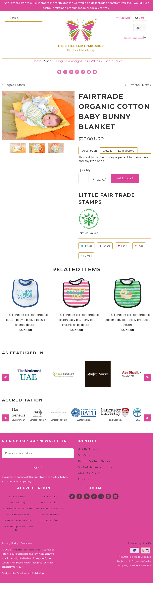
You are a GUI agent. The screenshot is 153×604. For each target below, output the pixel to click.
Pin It (124, 245)
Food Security (18, 502)
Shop (48, 61)
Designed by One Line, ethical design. (23, 573)
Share (106, 245)
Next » (146, 85)
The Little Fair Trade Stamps (94, 461)
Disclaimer (27, 543)
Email (88, 255)
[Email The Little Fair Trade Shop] (95, 73)
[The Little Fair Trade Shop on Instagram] (89, 73)
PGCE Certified (49, 520)
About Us (83, 479)
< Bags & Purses (13, 85)
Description (89, 150)
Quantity (84, 170)
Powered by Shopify (139, 543)
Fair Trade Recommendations (95, 467)
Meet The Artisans (88, 449)
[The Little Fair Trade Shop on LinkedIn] (83, 73)
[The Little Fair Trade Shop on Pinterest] (77, 73)
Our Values (93, 61)
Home (36, 61)
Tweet (88, 245)
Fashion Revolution (18, 514)
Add (141, 245)
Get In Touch (114, 61)
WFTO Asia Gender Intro (18, 520)
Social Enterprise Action (49, 508)
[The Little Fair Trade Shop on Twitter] (60, 73)
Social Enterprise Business (17, 508)
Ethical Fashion (17, 496)
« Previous (132, 85)
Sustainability (49, 496)
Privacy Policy (10, 543)
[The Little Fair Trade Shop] (80, 53)
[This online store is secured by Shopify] (146, 552)
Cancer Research (49, 514)
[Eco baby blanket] (38, 115)
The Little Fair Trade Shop (25, 549)
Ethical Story (126, 150)
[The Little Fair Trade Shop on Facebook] (65, 73)
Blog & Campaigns (69, 61)
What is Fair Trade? (89, 473)
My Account (123, 17)
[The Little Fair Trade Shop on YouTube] (71, 73)
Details (107, 150)
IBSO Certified (49, 502)
